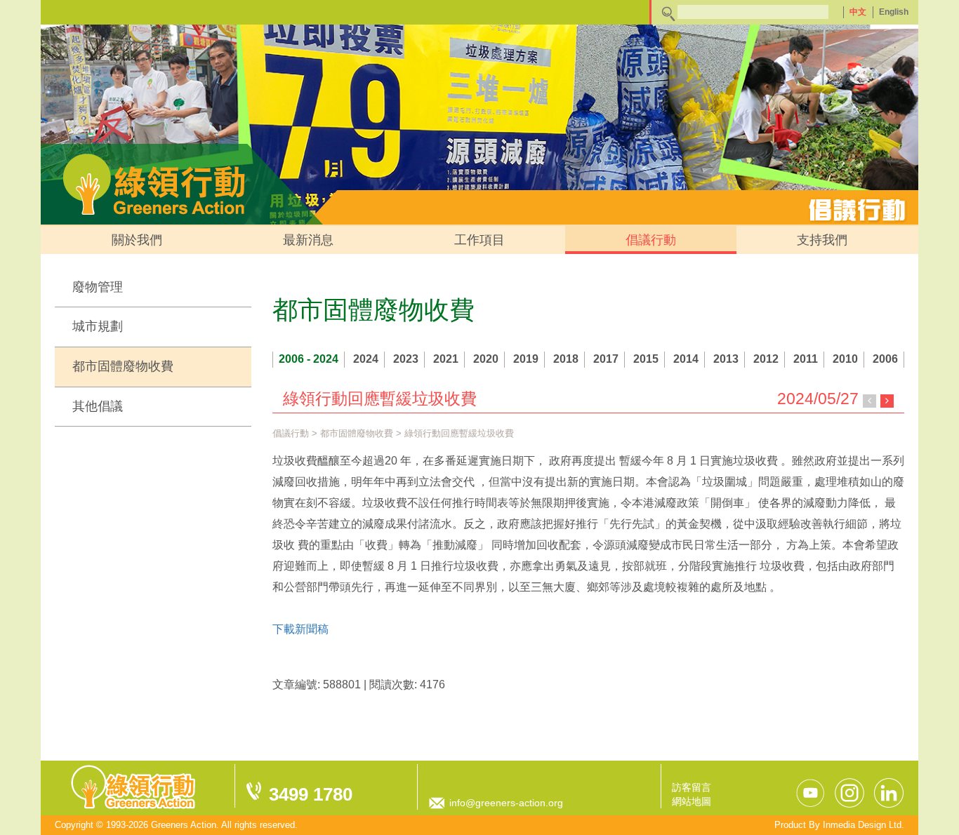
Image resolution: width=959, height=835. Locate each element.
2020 (485, 359)
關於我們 (137, 240)
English (893, 12)
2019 (525, 359)
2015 (646, 359)
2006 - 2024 (308, 359)
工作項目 (479, 240)
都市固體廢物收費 (122, 366)
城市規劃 (97, 326)
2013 (726, 359)
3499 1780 (310, 794)
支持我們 (822, 240)
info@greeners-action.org (506, 802)
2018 (565, 359)
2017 (606, 359)
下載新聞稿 (300, 629)
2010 (845, 359)
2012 (766, 359)
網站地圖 (691, 801)
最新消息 (308, 240)
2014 (686, 359)
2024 (365, 359)
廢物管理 (97, 287)
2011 (805, 359)
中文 (857, 12)
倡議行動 (651, 240)
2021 (445, 359)
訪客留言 (691, 787)
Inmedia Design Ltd (862, 825)
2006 (885, 359)
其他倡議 (97, 406)
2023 (405, 359)
